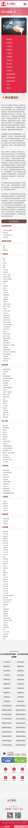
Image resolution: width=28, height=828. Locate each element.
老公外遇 (5, 561)
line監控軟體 (6, 326)
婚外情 (5, 575)
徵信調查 (9, 67)
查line (4, 399)
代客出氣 (5, 521)
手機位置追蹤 (6, 304)
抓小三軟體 (6, 632)
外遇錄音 (5, 625)
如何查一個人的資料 (8, 452)
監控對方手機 (6, 320)
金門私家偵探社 (7, 745)
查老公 (5, 430)
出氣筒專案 (6, 518)
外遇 (8, 84)
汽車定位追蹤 (6, 274)
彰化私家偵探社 (21, 719)
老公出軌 (5, 543)
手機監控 (5, 299)
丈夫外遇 (5, 554)
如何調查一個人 (7, 450)
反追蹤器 (5, 281)
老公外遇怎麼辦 (7, 600)
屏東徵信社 (20, 688)
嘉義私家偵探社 (7, 727)
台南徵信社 (20, 684)
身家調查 (5, 412)
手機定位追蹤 (6, 276)
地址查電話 (6, 396)
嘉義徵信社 (6, 684)
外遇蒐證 (5, 568)
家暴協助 (9, 50)
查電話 (5, 389)
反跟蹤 (5, 301)
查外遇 (5, 566)
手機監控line (6, 358)
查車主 (5, 439)
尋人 (4, 260)
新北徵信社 (20, 662)
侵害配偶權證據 (7, 387)
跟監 (4, 258)
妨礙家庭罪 (6, 484)
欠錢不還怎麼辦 (7, 230)
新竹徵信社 (6, 671)
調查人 (5, 373)
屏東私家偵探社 (21, 732)
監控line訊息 (6, 336)
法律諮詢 (9, 60)
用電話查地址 (6, 441)
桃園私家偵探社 (21, 710)
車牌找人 (5, 436)
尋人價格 (5, 455)
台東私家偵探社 (7, 740)
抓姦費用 (5, 536)
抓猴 (4, 638)
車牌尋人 (5, 443)
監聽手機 (5, 356)
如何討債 (5, 232)
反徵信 (5, 501)
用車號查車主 (6, 457)
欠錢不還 (5, 237)
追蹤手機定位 (6, 342)
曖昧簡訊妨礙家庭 (8, 378)
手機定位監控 (6, 333)
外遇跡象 (5, 550)
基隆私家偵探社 (7, 710)
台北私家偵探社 (7, 705)
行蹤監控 (9, 70)
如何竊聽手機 (6, 354)
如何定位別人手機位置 (9, 352)
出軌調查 (5, 385)
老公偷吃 (5, 584)
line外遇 (5, 622)
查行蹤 (5, 263)
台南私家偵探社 (21, 727)
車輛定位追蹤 (6, 338)
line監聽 (5, 286)
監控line (5, 331)
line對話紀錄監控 (8, 324)
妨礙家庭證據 (6, 369)
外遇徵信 (5, 616)
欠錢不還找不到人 (8, 235)
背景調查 (5, 410)
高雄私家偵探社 (7, 732)
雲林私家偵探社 (7, 723)
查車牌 (5, 434)
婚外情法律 (6, 477)
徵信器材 (5, 506)
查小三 (5, 606)
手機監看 (5, 340)
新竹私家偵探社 (7, 714)
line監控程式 (6, 315)
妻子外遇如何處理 (8, 595)
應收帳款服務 (11, 77)
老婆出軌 (5, 540)
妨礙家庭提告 (6, 490)
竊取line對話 (6, 394)
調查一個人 (6, 414)
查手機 (5, 403)
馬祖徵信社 (20, 701)
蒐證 (4, 248)
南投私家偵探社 (21, 723)
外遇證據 (5, 559)
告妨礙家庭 (6, 627)
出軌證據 (5, 371)
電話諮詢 (7, 826)
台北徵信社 (6, 662)
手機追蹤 (5, 272)
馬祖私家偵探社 (21, 745)
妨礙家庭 (5, 538)
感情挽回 (9, 43)
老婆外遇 (5, 581)
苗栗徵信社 (20, 671)
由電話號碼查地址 (8, 448)
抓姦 (4, 570)
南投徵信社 (20, 679)
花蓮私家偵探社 (21, 736)
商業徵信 (5, 503)
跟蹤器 (5, 288)
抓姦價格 (5, 636)
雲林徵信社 (6, 679)
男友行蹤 (5, 361)
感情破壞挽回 (11, 81)
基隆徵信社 (6, 666)
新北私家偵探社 (21, 705)
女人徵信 (5, 508)
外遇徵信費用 (6, 618)
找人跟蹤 (5, 270)
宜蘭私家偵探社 (7, 736)
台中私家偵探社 (7, 719)
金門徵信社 (6, 701)
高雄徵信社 (6, 688)
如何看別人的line (8, 459)
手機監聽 (5, 347)
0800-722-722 (14, 809)
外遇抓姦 (9, 46)
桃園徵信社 (20, 666)
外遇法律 (5, 474)
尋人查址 (9, 63)
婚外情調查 (6, 380)
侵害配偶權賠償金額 (8, 493)
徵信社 (9, 88)
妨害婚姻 (5, 383)
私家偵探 (5, 417)
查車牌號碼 (6, 427)
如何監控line (6, 329)
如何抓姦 (5, 634)
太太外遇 (5, 552)
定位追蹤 (5, 292)
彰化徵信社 (20, 675)
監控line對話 (6, 306)
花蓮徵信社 (20, 692)
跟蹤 (4, 267)
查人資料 (5, 425)
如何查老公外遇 (7, 620)
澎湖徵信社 (20, 697)
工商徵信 (9, 53)
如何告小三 (6, 486)
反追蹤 (5, 308)
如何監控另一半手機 (8, 345)
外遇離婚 (5, 613)
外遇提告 (5, 479)
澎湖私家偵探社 (21, 740)
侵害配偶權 (6, 470)
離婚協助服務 (11, 74)
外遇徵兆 (5, 547)
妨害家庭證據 (6, 376)
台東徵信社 (6, 697)
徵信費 (5, 408)
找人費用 (5, 462)
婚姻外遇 (5, 531)
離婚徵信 (5, 250)
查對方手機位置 (7, 392)
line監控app (6, 311)
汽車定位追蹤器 (7, 279)
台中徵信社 (6, 675)
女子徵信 (5, 405)
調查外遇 (5, 563)
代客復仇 (5, 523)
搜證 (4, 245)
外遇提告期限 (6, 481)
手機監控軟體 (6, 349)
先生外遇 (5, 545)
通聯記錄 (5, 401)
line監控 (5, 313)
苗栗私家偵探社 (21, 714)
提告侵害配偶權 (7, 472)
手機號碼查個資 (7, 446)
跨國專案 (9, 56)
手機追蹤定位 (6, 317)
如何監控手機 (6, 322)
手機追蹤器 (6, 295)
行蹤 (4, 283)
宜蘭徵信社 (6, 692)
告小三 (5, 629)
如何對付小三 (6, 602)
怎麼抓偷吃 (6, 609)
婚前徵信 (9, 39)
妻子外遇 (5, 534)
